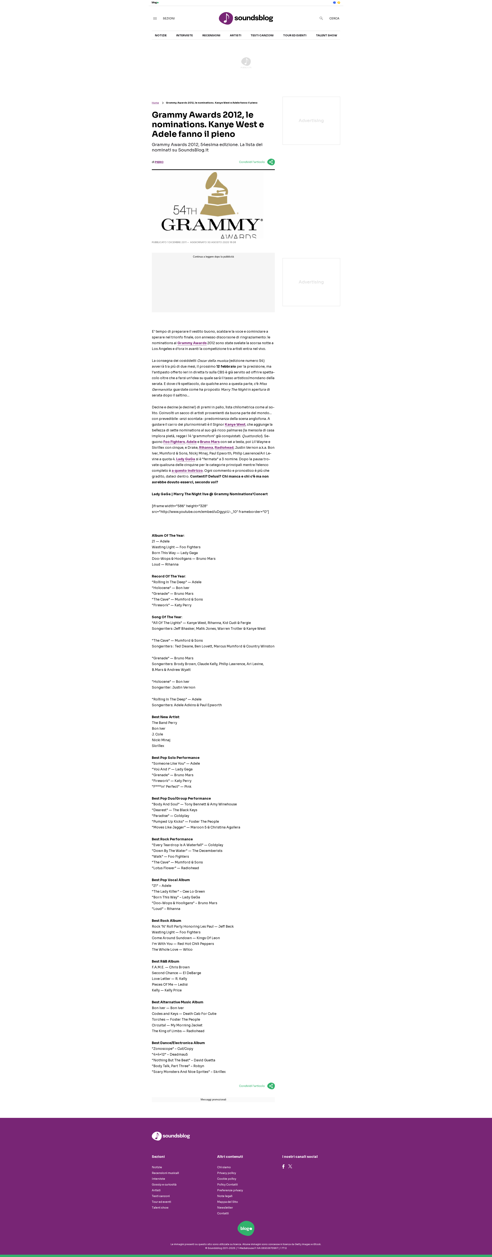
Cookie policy (226, 1179)
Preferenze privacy (230, 1190)
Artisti (235, 35)
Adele (191, 442)
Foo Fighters (174, 442)
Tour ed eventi (294, 35)
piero (159, 162)
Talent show (326, 35)
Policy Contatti (227, 1184)
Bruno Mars (210, 442)
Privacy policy (226, 1173)
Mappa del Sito (227, 1202)
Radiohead (224, 448)
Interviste (184, 35)
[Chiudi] (483, 11)
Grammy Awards (192, 343)
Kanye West (235, 425)
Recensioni (211, 35)
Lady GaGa (185, 459)
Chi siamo (224, 1167)
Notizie (161, 35)
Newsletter (225, 1207)
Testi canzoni (262, 35)
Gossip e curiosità (164, 1184)
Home (155, 102)
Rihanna (206, 448)
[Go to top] (427, 1244)
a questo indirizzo (187, 471)
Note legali (224, 1196)
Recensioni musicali (165, 1173)
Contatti (223, 1213)
